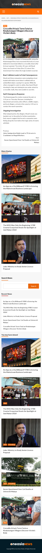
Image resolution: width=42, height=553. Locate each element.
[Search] (38, 12)
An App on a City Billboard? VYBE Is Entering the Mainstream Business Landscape (20, 303)
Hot (5, 26)
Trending (11, 261)
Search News (6, 278)
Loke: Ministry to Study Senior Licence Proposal (20, 316)
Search (33, 286)
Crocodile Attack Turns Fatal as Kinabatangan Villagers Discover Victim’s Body (19, 328)
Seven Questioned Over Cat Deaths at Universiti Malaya (21, 140)
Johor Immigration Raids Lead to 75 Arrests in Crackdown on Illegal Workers (19, 133)
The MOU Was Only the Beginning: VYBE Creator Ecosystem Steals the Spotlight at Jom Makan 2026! (19, 227)
